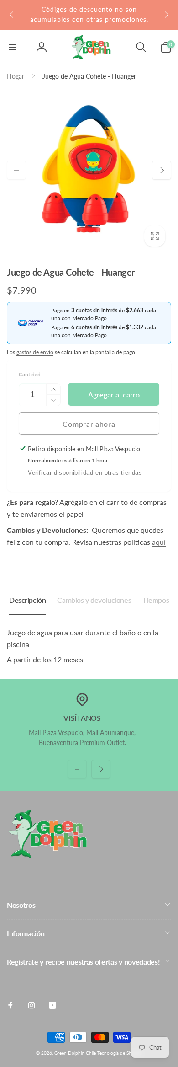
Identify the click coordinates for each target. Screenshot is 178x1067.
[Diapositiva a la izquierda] (11, 14)
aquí (159, 541)
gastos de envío (34, 352)
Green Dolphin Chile (75, 1053)
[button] (12, 47)
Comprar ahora (89, 423)
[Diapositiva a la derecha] (166, 14)
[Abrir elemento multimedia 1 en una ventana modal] (89, 170)
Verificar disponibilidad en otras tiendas (85, 472)
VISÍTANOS (81, 717)
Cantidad (30, 374)
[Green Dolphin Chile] (48, 855)
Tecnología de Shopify (119, 1053)
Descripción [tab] (27, 599)
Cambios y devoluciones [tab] (94, 599)
